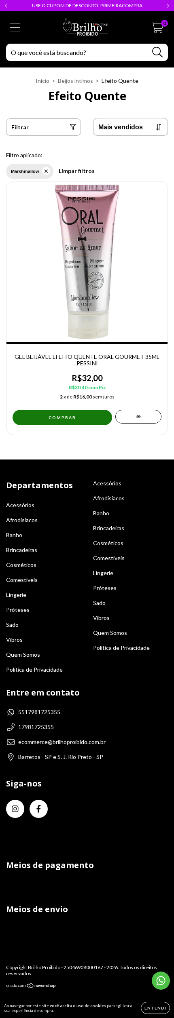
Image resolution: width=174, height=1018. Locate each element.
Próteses (18, 609)
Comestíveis (22, 579)
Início (42, 80)
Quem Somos (23, 654)
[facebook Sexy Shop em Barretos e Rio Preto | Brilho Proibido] (39, 809)
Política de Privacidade (34, 669)
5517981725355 (39, 711)
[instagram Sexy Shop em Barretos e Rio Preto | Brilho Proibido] (15, 809)
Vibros (14, 639)
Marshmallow (25, 171)
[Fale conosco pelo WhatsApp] (161, 981)
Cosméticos (21, 564)
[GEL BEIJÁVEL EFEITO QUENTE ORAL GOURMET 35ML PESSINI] (138, 417)
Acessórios (20, 505)
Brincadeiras (21, 549)
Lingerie (16, 594)
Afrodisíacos (22, 519)
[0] (157, 29)
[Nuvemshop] (31, 987)
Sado (12, 624)
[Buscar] (157, 52)
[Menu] (15, 27)
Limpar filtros (77, 170)
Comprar (62, 417)
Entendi (155, 1007)
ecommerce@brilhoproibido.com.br (62, 741)
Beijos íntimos (75, 80)
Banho (14, 534)
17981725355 (36, 726)
